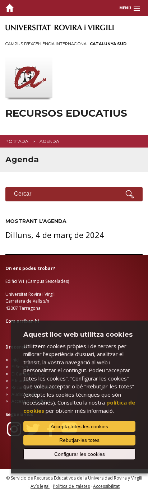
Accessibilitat (106, 486)
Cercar (22, 194)
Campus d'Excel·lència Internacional (65, 43)
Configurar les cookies (79, 454)
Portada (16, 141)
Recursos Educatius (66, 113)
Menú (125, 7)
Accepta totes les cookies (79, 426)
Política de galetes (71, 486)
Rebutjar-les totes (79, 440)
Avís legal (40, 486)
